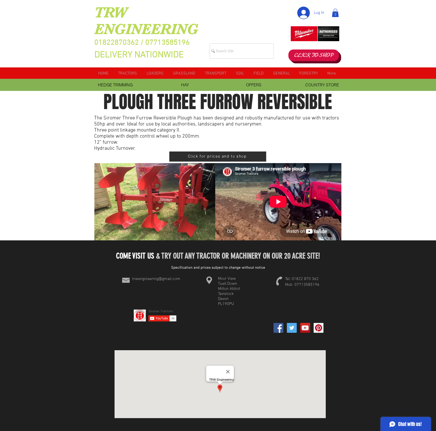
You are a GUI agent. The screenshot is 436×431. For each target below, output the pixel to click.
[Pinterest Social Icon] (318, 328)
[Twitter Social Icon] (292, 328)
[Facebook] (278, 328)
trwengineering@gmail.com (156, 279)
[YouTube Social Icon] (305, 328)
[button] (335, 13)
